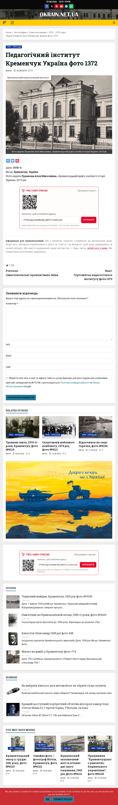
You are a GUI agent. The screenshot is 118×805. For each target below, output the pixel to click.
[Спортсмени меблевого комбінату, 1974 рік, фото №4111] (59, 427)
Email (8, 355)
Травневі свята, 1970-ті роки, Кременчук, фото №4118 (22, 446)
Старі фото (41, 745)
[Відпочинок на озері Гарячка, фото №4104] (95, 427)
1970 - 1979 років (16, 435)
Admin (9, 70)
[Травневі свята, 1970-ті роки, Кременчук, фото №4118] (22, 427)
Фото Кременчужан (45, 748)
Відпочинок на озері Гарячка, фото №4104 (93, 444)
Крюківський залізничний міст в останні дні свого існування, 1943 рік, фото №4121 (71, 765)
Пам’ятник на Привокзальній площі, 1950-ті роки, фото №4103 (64, 614)
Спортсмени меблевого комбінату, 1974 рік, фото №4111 (58, 446)
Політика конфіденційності (74, 382)
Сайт (8, 367)
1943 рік (67, 748)
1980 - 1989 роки (98, 748)
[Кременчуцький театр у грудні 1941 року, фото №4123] (18, 744)
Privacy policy (63, 799)
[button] (4, 22)
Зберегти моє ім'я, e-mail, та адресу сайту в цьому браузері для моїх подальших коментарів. (58, 378)
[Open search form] (114, 23)
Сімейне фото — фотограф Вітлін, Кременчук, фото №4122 (45, 761)
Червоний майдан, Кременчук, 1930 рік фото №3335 (57, 596)
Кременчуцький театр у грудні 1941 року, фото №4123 (17, 761)
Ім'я (8, 344)
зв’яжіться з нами (97, 248)
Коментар (12, 303)
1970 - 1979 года (14, 47)
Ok (47, 799)
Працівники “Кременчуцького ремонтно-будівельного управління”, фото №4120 (100, 765)
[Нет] (114, 796)
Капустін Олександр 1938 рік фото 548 (47, 633)
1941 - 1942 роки (16, 748)
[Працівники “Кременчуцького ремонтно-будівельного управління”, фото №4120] (100, 744)
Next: (93, 275)
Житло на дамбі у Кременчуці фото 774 (49, 651)
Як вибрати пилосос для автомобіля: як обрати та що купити (64, 685)
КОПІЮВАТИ (88, 220)
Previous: (32, 273)
